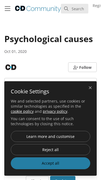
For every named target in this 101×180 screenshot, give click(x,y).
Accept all (50, 163)
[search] (74, 8)
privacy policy (55, 111)
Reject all (50, 149)
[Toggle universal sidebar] (7, 8)
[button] (82, 67)
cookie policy (22, 111)
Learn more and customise (50, 136)
